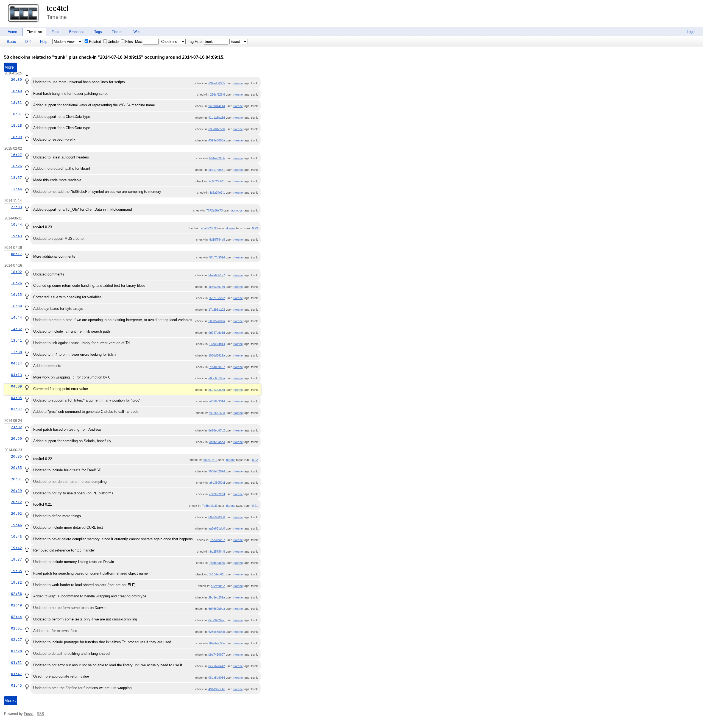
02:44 (16, 617)
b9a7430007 (216, 654)
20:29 (16, 491)
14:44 (16, 317)
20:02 (16, 513)
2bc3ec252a (216, 597)
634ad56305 (216, 83)
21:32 (16, 427)
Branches (76, 32)
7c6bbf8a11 (209, 505)
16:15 (16, 295)
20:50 (16, 438)
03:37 (16, 409)
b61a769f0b (217, 158)
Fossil (29, 714)
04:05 (16, 398)
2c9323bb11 (217, 181)
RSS (40, 714)
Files (55, 32)
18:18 (16, 125)
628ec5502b (216, 631)
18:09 (16, 137)
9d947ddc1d (216, 332)
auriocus (237, 210)
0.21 (255, 505)
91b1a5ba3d (216, 117)
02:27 (16, 639)
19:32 (16, 582)
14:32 (16, 329)
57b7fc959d (217, 257)
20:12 (16, 502)
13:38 (16, 352)
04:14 (16, 363)
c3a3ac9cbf (217, 494)
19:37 (16, 559)
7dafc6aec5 (217, 562)
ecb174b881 (216, 169)
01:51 (16, 663)
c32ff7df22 (218, 585)
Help (43, 42)
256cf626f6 (217, 94)
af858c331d (217, 401)
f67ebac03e (217, 643)
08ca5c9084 (216, 677)
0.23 (255, 228)
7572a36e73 (214, 210)
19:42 (16, 548)
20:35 (16, 456)
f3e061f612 (210, 459)
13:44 (16, 189)
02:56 (16, 594)
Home (12, 32)
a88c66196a (216, 378)
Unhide (113, 42)
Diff (28, 42)
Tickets (118, 32)
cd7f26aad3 (217, 442)
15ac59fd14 (217, 344)
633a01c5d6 (216, 129)
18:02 (16, 272)
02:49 (16, 605)
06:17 (16, 254)
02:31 (16, 628)
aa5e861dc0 (216, 528)
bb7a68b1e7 (216, 275)
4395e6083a (216, 140)
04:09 (16, 386)
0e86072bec (216, 620)
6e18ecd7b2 (216, 430)
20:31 (16, 479)
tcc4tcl (57, 8)
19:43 (16, 236)
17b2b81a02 (216, 309)
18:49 (16, 91)
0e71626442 (216, 666)
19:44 (16, 224)
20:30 (16, 79)
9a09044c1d (216, 106)
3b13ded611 (217, 574)
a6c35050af (217, 482)
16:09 (16, 306)
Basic (11, 42)
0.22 (255, 459)
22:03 (16, 207)
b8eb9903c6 (216, 517)
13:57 (16, 178)
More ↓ (10, 700)
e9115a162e (217, 412)
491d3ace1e (216, 689)
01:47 (16, 674)
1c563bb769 (216, 286)
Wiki (136, 32)
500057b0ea (216, 321)
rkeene (238, 83)
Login (691, 32)
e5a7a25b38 (209, 228)
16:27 (16, 155)
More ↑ (10, 67)
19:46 (16, 525)
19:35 (16, 571)
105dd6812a (216, 355)
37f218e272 (217, 298)
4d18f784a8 (217, 239)
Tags (98, 32)
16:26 (16, 166)
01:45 (16, 685)
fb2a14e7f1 (217, 192)
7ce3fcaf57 (217, 540)
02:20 (16, 651)
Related (95, 42)
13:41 (16, 340)
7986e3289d (216, 471)
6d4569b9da (216, 608)
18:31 (16, 103)
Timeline (34, 32)
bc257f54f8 (217, 551)
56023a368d (216, 389)
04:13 (16, 375)
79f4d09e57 (217, 367)
